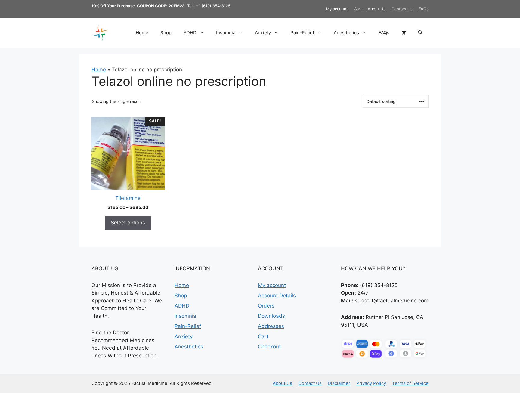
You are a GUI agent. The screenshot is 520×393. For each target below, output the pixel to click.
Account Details (277, 295)
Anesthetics (346, 33)
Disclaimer (339, 383)
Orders (266, 306)
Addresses (271, 326)
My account (337, 8)
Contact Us (402, 8)
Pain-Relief (302, 33)
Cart (358, 8)
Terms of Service (410, 383)
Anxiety (263, 33)
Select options (128, 223)
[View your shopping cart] (403, 33)
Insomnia (225, 33)
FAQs (424, 8)
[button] (420, 33)
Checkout (269, 347)
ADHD (190, 33)
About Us (376, 8)
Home (142, 33)
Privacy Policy (371, 383)
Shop (166, 33)
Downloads (271, 316)
